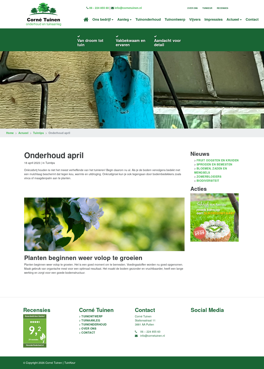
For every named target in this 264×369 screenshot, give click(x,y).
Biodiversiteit (208, 180)
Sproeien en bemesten (214, 164)
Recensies (222, 8)
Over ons (192, 8)
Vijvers (195, 19)
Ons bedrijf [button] (101, 19)
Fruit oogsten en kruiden (218, 160)
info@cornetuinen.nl (128, 8)
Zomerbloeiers (209, 176)
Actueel (23, 133)
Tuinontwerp (175, 19)
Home (10, 133)
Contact (252, 19)
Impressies (213, 19)
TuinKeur (207, 8)
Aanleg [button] (123, 19)
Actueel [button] (233, 19)
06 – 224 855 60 (150, 331)
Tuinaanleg (90, 320)
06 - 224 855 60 (99, 8)
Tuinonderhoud (148, 19)
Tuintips (38, 133)
